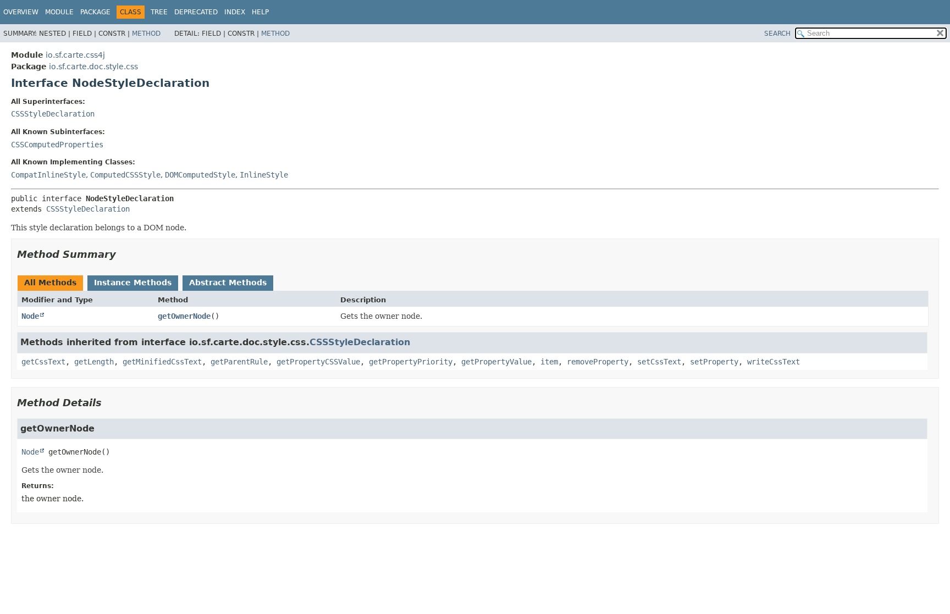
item (549, 361)
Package (95, 12)
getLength (94, 361)
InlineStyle (264, 174)
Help (260, 12)
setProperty (714, 361)
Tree (159, 12)
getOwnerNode (184, 316)
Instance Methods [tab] (133, 282)
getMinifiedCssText (162, 361)
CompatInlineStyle (48, 174)
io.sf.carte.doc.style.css (93, 66)
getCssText (43, 361)
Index (234, 12)
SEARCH (777, 33)
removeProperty (597, 361)
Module (59, 12)
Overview (20, 12)
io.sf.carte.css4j (75, 55)
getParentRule (239, 361)
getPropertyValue (496, 361)
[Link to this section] (123, 254)
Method (146, 33)
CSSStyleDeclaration (53, 113)
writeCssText (773, 361)
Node (30, 316)
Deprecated (196, 12)
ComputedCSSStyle (125, 174)
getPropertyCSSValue (318, 361)
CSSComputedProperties (57, 144)
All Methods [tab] (50, 282)
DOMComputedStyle (200, 174)
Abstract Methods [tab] (228, 282)
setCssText (659, 361)
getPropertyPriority (410, 361)
